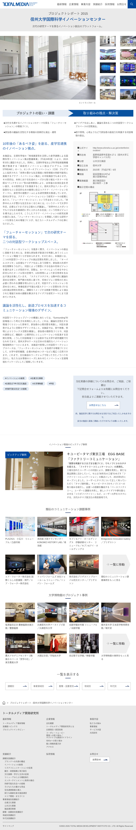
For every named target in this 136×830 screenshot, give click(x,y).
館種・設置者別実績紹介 (13, 812)
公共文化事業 (10, 806)
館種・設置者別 (66, 686)
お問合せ (121, 4)
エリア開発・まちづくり (15, 796)
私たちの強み (95, 723)
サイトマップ (8, 826)
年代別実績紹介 (9, 818)
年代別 (113, 686)
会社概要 (50, 723)
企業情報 (50, 719)
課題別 (11, 686)
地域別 (87, 686)
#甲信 (51, 384)
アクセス (50, 747)
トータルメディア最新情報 (14, 723)
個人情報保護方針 (53, 744)
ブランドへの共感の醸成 (15, 761)
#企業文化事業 (37, 378)
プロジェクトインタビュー (14, 730)
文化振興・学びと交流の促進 (17, 774)
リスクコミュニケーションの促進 (18, 768)
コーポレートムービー (55, 733)
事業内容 (94, 719)
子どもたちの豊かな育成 (15, 787)
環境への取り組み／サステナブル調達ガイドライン (59, 736)
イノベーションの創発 (14, 765)
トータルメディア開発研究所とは (60, 726)
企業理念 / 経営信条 (54, 730)
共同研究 (93, 733)
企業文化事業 (10, 802)
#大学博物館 (38, 384)
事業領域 (93, 726)
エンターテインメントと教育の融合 (19, 780)
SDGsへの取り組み (54, 741)
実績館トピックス (10, 726)
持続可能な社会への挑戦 (15, 784)
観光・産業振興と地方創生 (16, 771)
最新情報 (7, 719)
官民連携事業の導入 (13, 790)
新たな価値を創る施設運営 (16, 793)
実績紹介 (7, 754)
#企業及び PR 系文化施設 (15, 384)
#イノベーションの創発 (14, 378)
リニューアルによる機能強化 (17, 777)
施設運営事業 (10, 809)
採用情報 (109, 4)
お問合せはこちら (97, 405)
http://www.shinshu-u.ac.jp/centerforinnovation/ (111, 149)
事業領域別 (38, 686)
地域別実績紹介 (9, 815)
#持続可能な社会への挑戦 (16, 389)
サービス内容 (95, 730)
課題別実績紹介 (9, 758)
